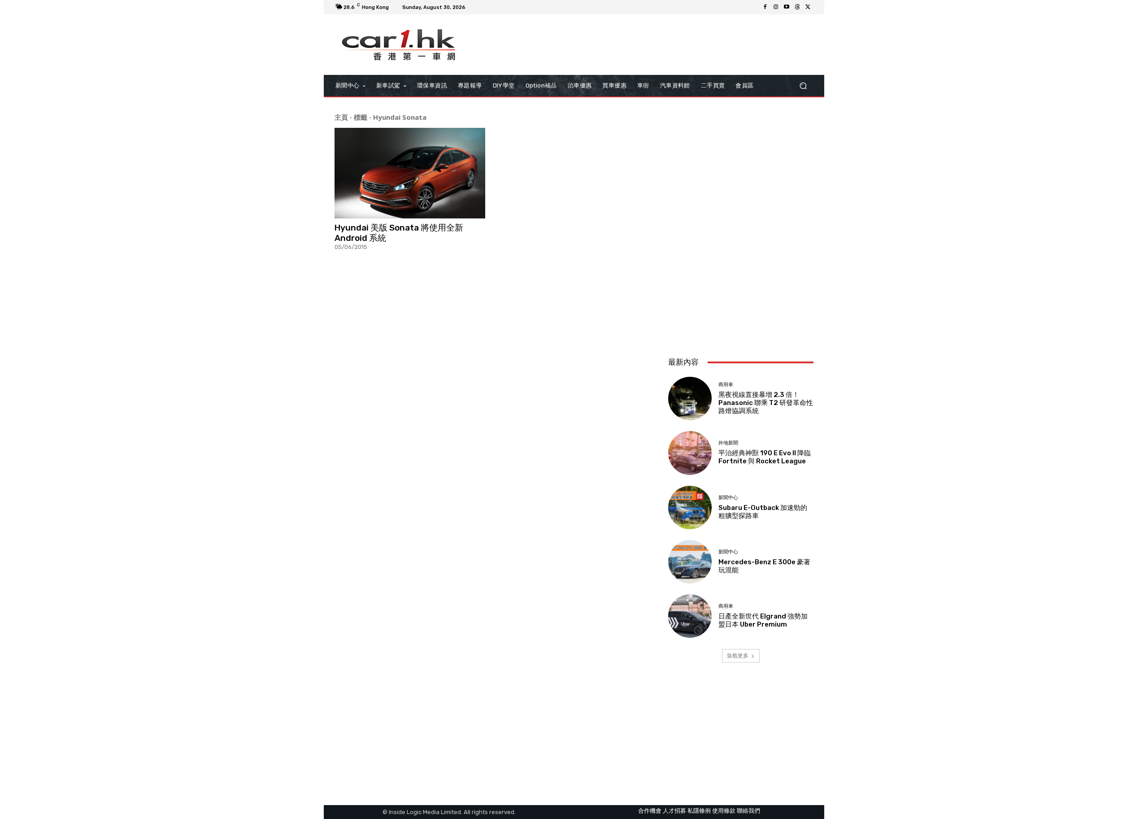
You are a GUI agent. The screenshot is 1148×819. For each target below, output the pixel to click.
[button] (802, 85)
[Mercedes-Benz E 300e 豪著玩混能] (690, 562)
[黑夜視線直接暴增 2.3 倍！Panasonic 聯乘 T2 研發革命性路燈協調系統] (690, 398)
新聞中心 (728, 497)
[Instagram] (775, 7)
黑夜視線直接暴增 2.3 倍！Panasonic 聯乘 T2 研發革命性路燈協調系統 (765, 403)
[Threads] (797, 7)
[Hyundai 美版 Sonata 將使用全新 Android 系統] (410, 173)
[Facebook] (765, 7)
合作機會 (649, 810)
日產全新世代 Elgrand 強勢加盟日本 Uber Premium (763, 620)
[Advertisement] (740, 290)
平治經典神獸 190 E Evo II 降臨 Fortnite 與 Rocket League (764, 457)
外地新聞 (728, 442)
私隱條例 (699, 810)
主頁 (341, 117)
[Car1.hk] (399, 45)
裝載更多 (737, 655)
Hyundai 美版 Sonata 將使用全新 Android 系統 (399, 232)
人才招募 (674, 810)
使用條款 (723, 810)
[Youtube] (786, 7)
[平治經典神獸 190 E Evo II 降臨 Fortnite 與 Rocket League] (690, 453)
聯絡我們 (748, 810)
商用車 (725, 384)
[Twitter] (808, 7)
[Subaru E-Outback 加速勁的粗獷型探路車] (690, 507)
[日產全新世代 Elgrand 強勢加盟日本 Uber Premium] (690, 616)
